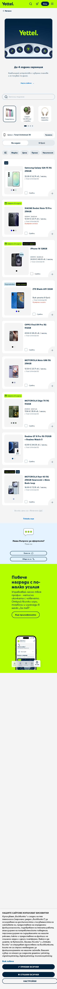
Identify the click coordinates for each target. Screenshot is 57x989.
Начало (8, 11)
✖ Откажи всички (28, 974)
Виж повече (8, 961)
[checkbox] (26, 192)
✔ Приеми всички (28, 966)
